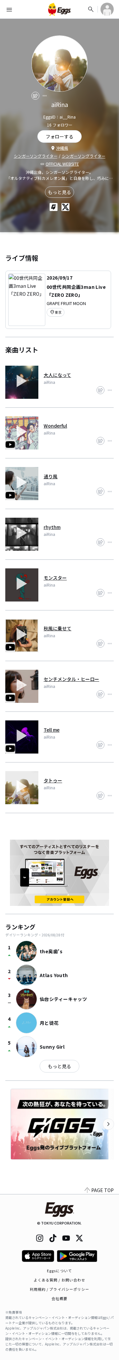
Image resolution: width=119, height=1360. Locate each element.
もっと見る (59, 192)
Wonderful (55, 425)
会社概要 (59, 1298)
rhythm (52, 527)
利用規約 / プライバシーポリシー (60, 1289)
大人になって (57, 375)
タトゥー (53, 780)
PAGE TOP (102, 1190)
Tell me (52, 729)
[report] (45, 96)
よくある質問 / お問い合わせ (60, 1279)
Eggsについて (59, 1270)
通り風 (51, 476)
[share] (35, 96)
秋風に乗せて (57, 628)
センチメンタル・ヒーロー (71, 679)
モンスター (55, 577)
